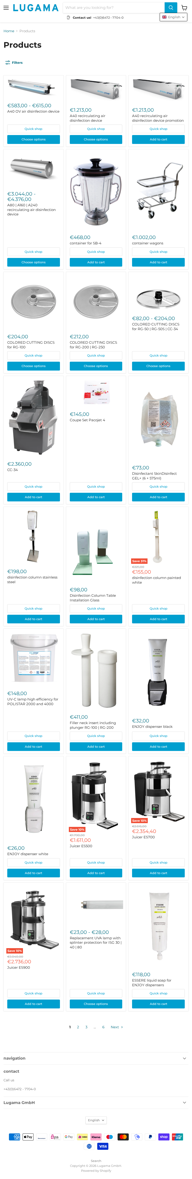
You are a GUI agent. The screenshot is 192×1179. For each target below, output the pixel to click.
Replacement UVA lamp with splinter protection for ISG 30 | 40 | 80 (96, 942)
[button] (173, 17)
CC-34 (12, 470)
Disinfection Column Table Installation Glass (93, 597)
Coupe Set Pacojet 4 (87, 420)
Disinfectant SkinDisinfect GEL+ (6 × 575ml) (154, 475)
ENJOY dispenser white (27, 854)
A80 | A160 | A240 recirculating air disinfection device (31, 209)
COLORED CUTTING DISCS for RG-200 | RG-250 (93, 344)
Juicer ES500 (81, 846)
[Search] (171, 7)
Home (9, 31)
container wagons (147, 243)
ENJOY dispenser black (152, 726)
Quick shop (33, 129)
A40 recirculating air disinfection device (87, 118)
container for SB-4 (85, 243)
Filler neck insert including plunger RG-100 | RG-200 (93, 725)
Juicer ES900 (18, 967)
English (94, 1120)
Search (96, 1161)
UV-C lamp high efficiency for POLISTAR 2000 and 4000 (32, 701)
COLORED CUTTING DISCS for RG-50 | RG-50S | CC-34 (155, 326)
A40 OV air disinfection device (33, 111)
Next (115, 1027)
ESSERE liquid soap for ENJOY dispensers (151, 982)
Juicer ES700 (143, 837)
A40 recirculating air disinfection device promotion (158, 118)
